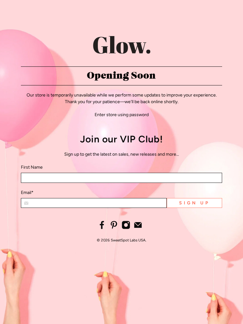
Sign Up (194, 203)
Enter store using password (122, 114)
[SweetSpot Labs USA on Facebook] (101, 228)
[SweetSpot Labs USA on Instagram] (126, 228)
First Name (32, 167)
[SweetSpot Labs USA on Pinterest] (113, 228)
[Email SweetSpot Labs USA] (138, 228)
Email (27, 192)
